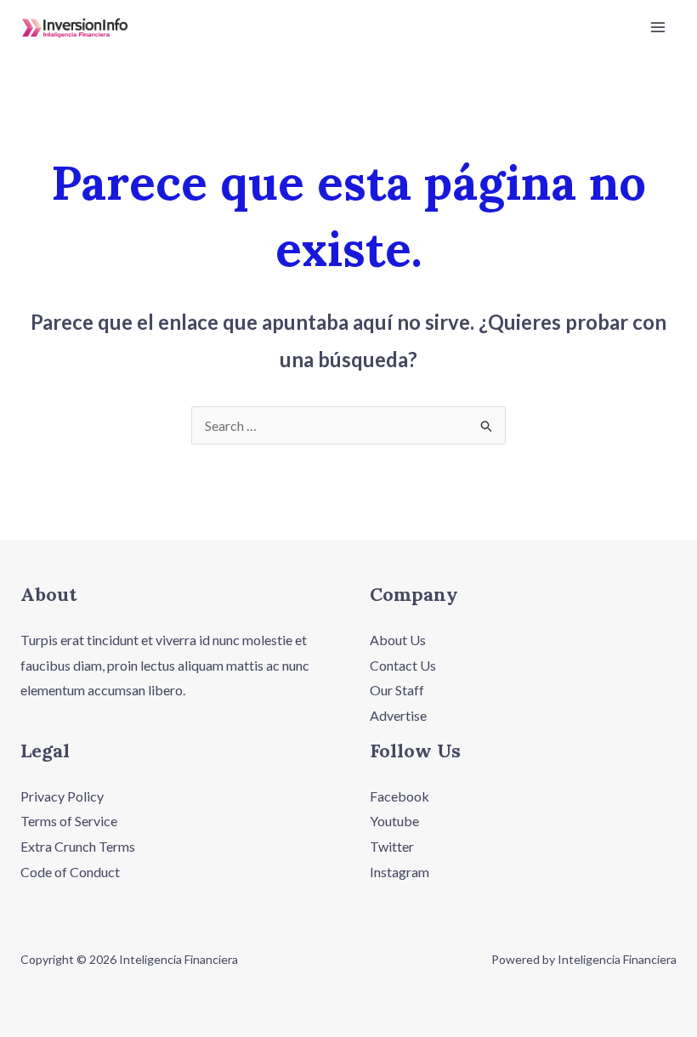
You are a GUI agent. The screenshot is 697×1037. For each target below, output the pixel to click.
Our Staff (397, 690)
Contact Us (403, 665)
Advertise (398, 715)
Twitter (392, 846)
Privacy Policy (62, 796)
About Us (398, 640)
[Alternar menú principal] (658, 27)
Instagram (399, 872)
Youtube (394, 821)
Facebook (399, 796)
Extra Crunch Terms (77, 846)
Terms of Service (68, 821)
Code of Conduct (70, 872)
